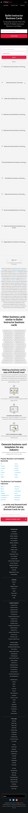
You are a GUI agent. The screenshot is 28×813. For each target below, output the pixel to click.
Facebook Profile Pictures (14, 616)
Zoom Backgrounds (14, 676)
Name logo (14, 775)
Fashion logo (14, 753)
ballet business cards (19, 342)
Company (3, 468)
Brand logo (14, 727)
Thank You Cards (14, 697)
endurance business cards (8, 355)
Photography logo (14, 777)
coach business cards (8, 351)
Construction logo (14, 739)
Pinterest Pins (14, 634)
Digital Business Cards (14, 572)
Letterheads (14, 706)
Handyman (17, 486)
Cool (2, 470)
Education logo (14, 751)
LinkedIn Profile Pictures (14, 632)
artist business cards (8, 335)
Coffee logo (14, 734)
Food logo (14, 758)
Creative (3, 472)
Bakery (2, 486)
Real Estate (17, 497)
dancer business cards (7, 353)
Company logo (14, 736)
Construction (4, 497)
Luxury (16, 463)
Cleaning (3, 493)
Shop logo (14, 784)
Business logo (14, 730)
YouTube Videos (14, 671)
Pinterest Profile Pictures (14, 639)
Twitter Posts (14, 662)
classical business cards (20, 344)
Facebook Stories (14, 607)
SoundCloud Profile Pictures (14, 646)
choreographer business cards (20, 362)
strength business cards (19, 337)
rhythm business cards (20, 346)
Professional (17, 472)
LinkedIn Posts (14, 630)
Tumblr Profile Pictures (14, 651)
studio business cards (7, 330)
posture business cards (19, 357)
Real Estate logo (14, 779)
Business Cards (14, 5)
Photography (18, 495)
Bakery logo (14, 723)
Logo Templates (14, 533)
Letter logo (14, 764)
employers (13, 279)
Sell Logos (14, 595)
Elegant (2, 476)
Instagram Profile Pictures (14, 625)
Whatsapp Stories (14, 664)
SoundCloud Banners (14, 644)
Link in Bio (14, 569)
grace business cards (8, 339)
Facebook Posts (14, 605)
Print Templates (14, 540)
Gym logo (14, 762)
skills (2, 276)
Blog (14, 584)
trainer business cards (8, 332)
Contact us (14, 588)
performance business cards (19, 353)
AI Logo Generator (14, 563)
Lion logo (14, 768)
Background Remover (14, 565)
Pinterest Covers (14, 636)
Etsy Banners (14, 708)
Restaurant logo (14, 781)
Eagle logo (14, 749)
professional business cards (19, 330)
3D (1, 463)
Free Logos (14, 551)
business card (15, 271)
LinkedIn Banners (14, 627)
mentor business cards (19, 332)
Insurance (17, 488)
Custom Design (14, 558)
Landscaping (17, 491)
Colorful (3, 466)
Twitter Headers (14, 660)
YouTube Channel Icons (14, 674)
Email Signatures (14, 679)
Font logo (14, 755)
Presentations (14, 713)
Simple (16, 474)
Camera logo (14, 732)
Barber (2, 488)
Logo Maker (5, 5)
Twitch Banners (14, 655)
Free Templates (14, 556)
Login (14, 597)
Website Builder (14, 567)
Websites (22, 5)
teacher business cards (8, 348)
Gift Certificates (14, 693)
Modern (16, 468)
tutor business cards (8, 337)
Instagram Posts (14, 618)
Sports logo (14, 788)
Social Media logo (14, 786)
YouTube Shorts (14, 669)
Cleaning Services (5, 495)
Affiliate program (14, 586)
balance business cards (19, 335)
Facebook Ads (14, 614)
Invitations (14, 695)
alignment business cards (20, 360)
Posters (14, 690)
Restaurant (17, 499)
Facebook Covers (14, 609)
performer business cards (19, 339)
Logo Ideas (14, 545)
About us (14, 581)
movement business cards (8, 344)
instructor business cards (7, 362)
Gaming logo (14, 760)
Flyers (14, 686)
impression (22, 278)
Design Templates (14, 536)
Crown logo (14, 741)
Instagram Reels (14, 621)
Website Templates (14, 542)
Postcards (14, 688)
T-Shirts (14, 699)
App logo (14, 720)
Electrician (3, 499)
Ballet (15, 268)
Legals (14, 591)
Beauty (2, 491)
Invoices (14, 681)
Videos (14, 702)
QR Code (14, 711)
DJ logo (14, 744)
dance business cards (9, 342)
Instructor (19, 268)
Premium (17, 470)
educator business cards (7, 360)
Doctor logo (14, 746)
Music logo (14, 772)
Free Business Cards (14, 554)
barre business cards (8, 357)
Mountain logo (14, 770)
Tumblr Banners (14, 653)
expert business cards (20, 348)
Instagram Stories (14, 623)
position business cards (19, 351)
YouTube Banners (14, 667)
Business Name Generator (14, 560)
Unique (16, 476)
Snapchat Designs (14, 642)
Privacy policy (14, 593)
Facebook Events (14, 611)
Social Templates (14, 538)
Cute (2, 474)
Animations (14, 704)
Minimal (16, 466)
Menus (14, 684)
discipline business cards (20, 355)
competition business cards (8, 346)
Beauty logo (14, 725)
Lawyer (16, 493)
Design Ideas (14, 547)
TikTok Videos (14, 649)
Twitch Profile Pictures (14, 658)
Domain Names (14, 574)
